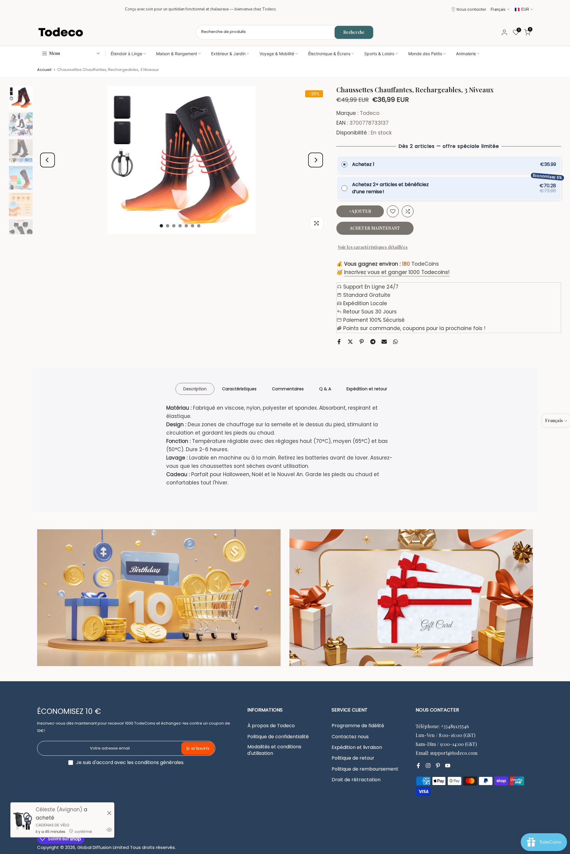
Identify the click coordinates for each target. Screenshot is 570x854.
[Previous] (47, 160)
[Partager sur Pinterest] (361, 341)
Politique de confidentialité (278, 736)
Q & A (325, 389)
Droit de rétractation (356, 780)
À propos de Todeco (271, 726)
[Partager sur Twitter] (350, 341)
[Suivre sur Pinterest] (438, 765)
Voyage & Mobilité (276, 53)
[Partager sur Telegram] (373, 341)
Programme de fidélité (358, 726)
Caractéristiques (239, 389)
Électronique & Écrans (329, 53)
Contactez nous (350, 736)
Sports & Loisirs (379, 53)
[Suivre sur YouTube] (447, 765)
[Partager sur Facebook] (339, 341)
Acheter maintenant (375, 228)
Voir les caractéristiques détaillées (373, 247)
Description (195, 389)
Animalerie (466, 53)
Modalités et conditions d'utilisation (274, 750)
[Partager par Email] (384, 341)
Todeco (369, 113)
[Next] (315, 160)
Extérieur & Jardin (228, 53)
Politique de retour (353, 758)
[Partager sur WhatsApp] (395, 341)
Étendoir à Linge (126, 53)
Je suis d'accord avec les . (130, 762)
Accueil (44, 70)
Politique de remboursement (365, 769)
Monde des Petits (425, 53)
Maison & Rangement (176, 53)
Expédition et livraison (357, 747)
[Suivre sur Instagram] (428, 765)
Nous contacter (471, 9)
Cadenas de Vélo (52, 825)
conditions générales (159, 762)
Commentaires (288, 389)
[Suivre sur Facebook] (418, 765)
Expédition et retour (366, 389)
